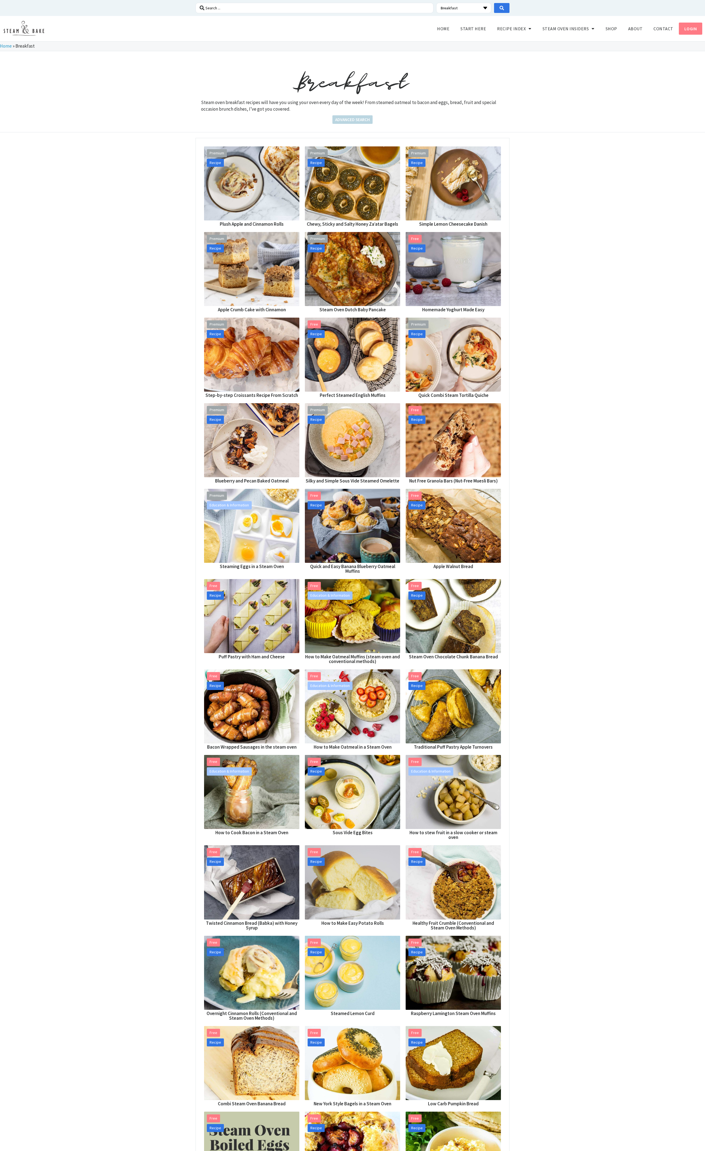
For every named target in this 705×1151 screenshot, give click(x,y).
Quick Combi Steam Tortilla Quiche (453, 395)
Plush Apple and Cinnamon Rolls (252, 224)
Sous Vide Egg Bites (353, 833)
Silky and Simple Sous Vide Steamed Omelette (352, 481)
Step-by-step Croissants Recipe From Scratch (251, 395)
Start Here (473, 28)
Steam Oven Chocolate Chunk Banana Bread (453, 657)
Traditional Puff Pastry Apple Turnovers (453, 747)
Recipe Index (511, 28)
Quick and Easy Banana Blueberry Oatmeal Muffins (352, 568)
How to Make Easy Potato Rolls (352, 923)
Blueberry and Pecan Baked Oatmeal (252, 481)
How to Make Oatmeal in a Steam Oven (353, 747)
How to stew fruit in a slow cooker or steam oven (453, 835)
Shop (611, 28)
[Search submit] (501, 8)
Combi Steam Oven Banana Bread (252, 1104)
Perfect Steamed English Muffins (353, 395)
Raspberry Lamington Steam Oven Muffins (453, 1013)
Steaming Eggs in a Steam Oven (252, 566)
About (635, 28)
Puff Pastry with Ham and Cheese (252, 657)
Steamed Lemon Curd (353, 1013)
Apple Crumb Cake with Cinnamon (252, 310)
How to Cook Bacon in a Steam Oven (251, 833)
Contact (663, 28)
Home (443, 28)
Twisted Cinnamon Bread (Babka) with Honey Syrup (251, 925)
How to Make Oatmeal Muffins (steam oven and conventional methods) (352, 659)
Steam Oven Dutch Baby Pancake (352, 310)
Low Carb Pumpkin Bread (453, 1104)
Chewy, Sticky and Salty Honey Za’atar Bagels (352, 224)
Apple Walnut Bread (453, 566)
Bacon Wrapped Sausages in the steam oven (252, 747)
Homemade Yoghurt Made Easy (453, 310)
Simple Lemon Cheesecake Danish (453, 224)
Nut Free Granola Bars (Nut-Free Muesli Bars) (453, 481)
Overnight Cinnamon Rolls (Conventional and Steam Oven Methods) (252, 1015)
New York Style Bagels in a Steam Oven (352, 1104)
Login (690, 28)
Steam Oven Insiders (566, 28)
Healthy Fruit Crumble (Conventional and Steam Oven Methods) (453, 925)
